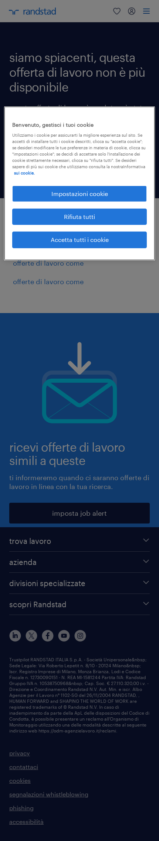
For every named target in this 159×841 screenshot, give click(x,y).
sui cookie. (24, 172)
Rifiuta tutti (79, 216)
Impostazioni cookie (79, 193)
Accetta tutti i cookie (80, 239)
